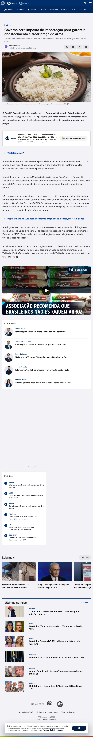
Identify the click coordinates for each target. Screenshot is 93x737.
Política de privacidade (47, 712)
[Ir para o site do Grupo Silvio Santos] (42, 704)
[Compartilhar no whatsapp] (67, 47)
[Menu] (90, 3)
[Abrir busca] (85, 3)
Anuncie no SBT (26, 712)
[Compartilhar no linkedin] (86, 47)
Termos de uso (67, 712)
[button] (19, 578)
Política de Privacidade (52, 730)
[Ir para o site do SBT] (60, 704)
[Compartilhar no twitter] (79, 47)
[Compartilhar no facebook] (73, 47)
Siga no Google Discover (75, 138)
